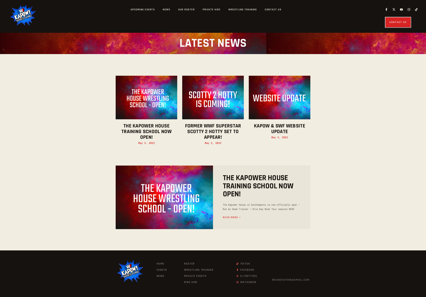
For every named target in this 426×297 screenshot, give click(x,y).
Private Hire (211, 9)
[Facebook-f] (386, 9)
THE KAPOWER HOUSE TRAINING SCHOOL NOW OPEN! (146, 132)
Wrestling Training (242, 9)
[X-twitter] (394, 9)
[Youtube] (401, 9)
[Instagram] (409, 9)
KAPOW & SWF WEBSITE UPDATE (279, 129)
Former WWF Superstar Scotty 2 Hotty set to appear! (213, 132)
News (166, 9)
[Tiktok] (416, 9)
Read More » (232, 217)
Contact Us (273, 9)
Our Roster (186, 9)
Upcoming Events (143, 9)
